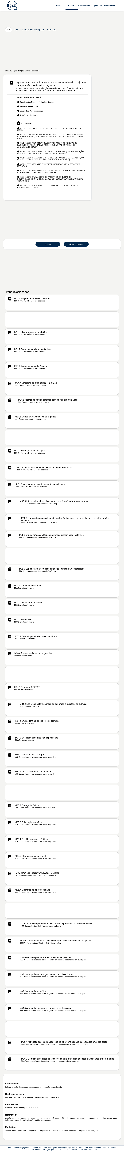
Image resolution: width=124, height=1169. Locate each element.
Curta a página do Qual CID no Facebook (22, 71)
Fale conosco (109, 5)
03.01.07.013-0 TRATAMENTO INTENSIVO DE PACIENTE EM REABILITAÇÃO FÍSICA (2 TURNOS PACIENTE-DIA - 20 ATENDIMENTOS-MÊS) (50, 159)
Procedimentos (84, 5)
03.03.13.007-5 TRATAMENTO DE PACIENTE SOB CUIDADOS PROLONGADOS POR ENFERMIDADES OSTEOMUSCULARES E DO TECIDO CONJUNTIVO (50, 179)
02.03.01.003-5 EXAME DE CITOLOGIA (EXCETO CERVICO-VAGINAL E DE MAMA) (49, 129)
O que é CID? (97, 5)
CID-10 (71, 5)
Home (58, 5)
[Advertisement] (62, 51)
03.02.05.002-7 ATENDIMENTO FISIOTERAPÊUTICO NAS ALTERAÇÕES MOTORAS (48, 165)
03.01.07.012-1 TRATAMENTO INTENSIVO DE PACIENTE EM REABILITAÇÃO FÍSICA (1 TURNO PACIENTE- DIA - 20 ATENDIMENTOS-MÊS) (50, 152)
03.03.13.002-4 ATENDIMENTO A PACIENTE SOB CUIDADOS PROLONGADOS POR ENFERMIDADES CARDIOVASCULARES (51, 172)
